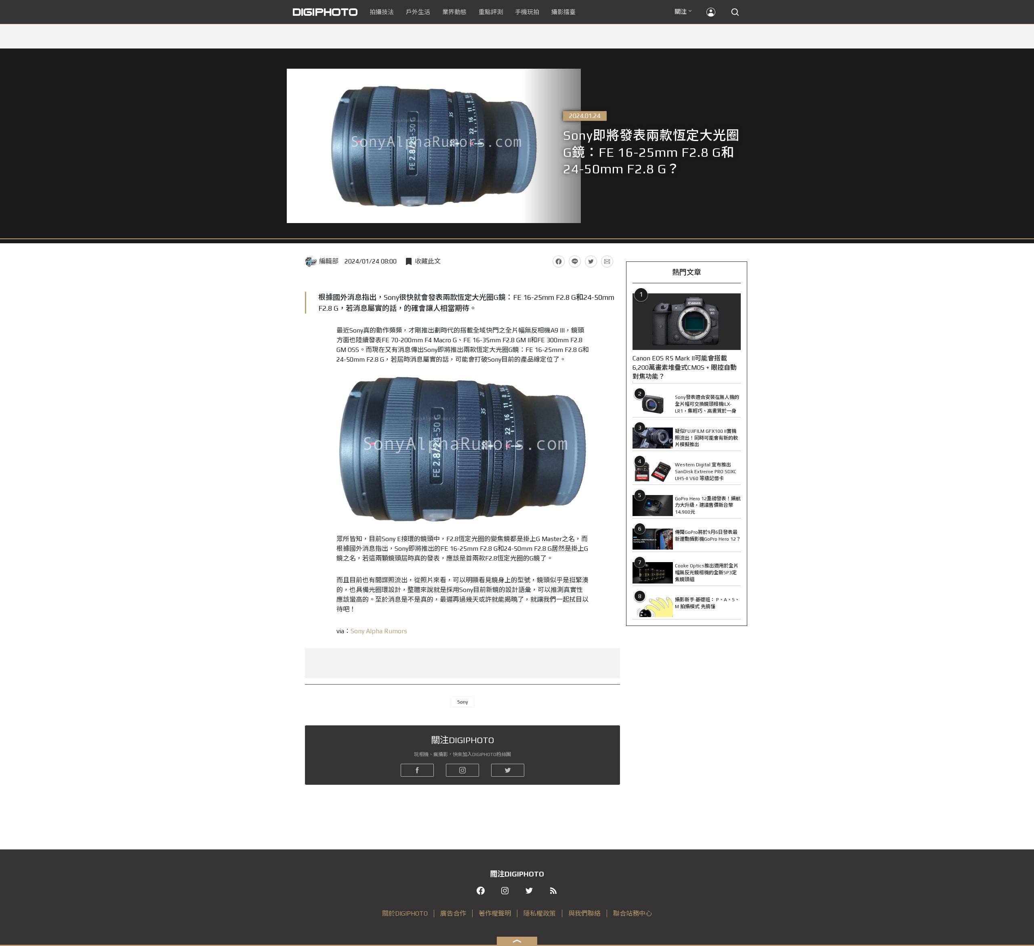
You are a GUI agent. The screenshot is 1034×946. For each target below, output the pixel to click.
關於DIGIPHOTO (405, 913)
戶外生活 (418, 11)
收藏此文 (428, 261)
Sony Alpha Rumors (379, 631)
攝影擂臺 (563, 11)
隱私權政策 (539, 913)
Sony (462, 702)
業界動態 (454, 11)
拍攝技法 (382, 11)
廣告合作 (453, 913)
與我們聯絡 (584, 913)
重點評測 (491, 11)
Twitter (591, 261)
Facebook (559, 261)
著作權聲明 (495, 913)
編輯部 (328, 261)
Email (607, 261)
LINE (575, 261)
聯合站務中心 (632, 913)
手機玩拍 (527, 11)
